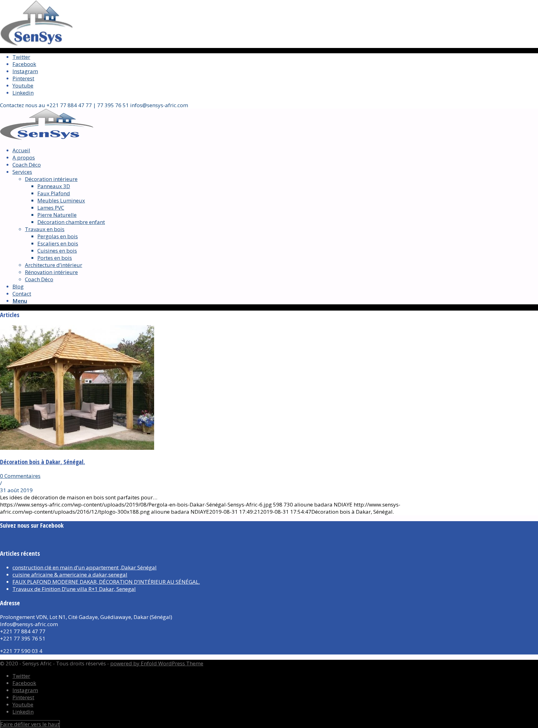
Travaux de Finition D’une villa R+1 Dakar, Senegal (74, 588)
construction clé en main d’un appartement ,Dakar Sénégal (84, 567)
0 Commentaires (20, 475)
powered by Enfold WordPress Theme (156, 663)
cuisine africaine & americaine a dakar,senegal (69, 574)
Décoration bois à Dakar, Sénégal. (42, 462)
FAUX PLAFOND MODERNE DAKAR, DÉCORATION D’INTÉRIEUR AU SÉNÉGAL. (106, 581)
